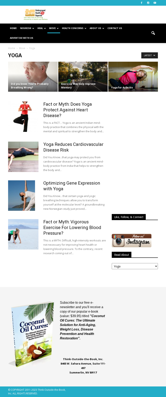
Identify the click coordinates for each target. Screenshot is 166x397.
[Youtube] (155, 2)
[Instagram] (148, 2)
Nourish (25, 28)
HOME (13, 28)
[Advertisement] (110, 15)
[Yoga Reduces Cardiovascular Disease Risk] (23, 157)
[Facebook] (141, 2)
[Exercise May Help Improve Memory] (83, 77)
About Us (95, 28)
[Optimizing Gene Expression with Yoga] (21, 195)
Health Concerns (72, 28)
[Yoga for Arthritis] (133, 78)
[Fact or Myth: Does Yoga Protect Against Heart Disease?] (23, 116)
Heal (40, 28)
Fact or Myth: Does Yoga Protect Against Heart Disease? (67, 110)
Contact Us (114, 28)
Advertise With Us (21, 38)
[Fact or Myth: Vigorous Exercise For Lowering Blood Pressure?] (23, 234)
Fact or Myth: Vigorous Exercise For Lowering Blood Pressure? (72, 227)
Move (52, 28)
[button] (153, 33)
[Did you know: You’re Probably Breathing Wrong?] (33, 77)
